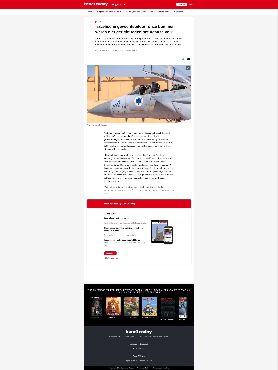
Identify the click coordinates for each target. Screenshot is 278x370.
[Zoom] (188, 68)
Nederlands (140, 361)
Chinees (149, 361)
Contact (139, 336)
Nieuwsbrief (147, 336)
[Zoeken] (191, 12)
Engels (127, 361)
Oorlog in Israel (117, 4)
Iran (135, 51)
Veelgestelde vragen (160, 336)
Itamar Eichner (105, 51)
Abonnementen (129, 336)
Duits (133, 361)
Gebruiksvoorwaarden (161, 368)
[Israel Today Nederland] (96, 4)
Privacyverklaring (143, 368)
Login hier (114, 258)
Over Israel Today (115, 336)
